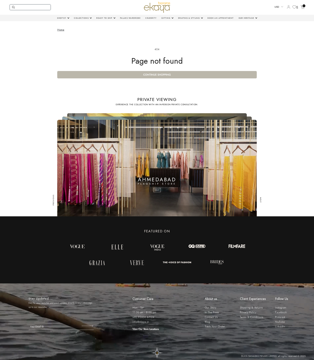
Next (260, 200)
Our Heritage (246, 18)
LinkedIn (280, 326)
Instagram (280, 307)
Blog (207, 322)
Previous (53, 200)
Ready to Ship (104, 18)
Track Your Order (215, 326)
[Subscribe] (88, 326)
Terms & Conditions (251, 317)
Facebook (281, 312)
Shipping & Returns (251, 307)
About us (211, 299)
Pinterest (280, 317)
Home (60, 30)
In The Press (212, 312)
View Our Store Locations (145, 329)
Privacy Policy (248, 312)
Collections (81, 18)
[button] (63, 18)
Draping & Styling (189, 18)
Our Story (210, 307)
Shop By (61, 18)
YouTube (280, 322)
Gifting (165, 18)
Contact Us (211, 317)
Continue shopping (157, 75)
